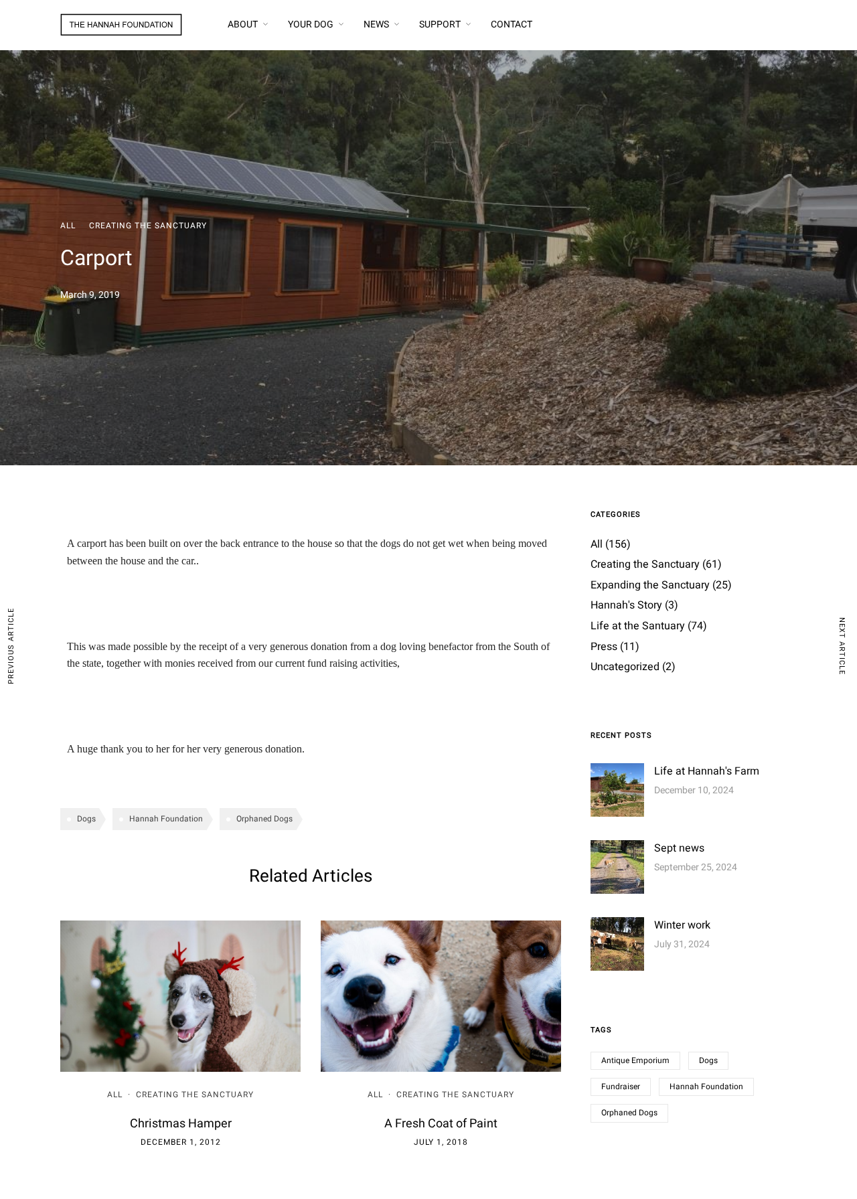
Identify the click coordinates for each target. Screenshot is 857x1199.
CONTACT (511, 24)
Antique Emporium (635, 1060)
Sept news (679, 848)
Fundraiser (620, 1087)
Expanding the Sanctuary (650, 585)
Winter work (682, 925)
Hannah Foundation (166, 819)
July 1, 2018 (441, 1142)
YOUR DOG (310, 24)
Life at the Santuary (638, 626)
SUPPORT (440, 24)
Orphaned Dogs (264, 819)
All (68, 226)
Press (604, 647)
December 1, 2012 (181, 1142)
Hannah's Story (626, 605)
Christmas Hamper (181, 1124)
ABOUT (243, 24)
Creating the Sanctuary (148, 226)
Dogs (86, 819)
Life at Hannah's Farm (706, 771)
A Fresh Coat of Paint (440, 1124)
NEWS (376, 24)
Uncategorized (625, 667)
